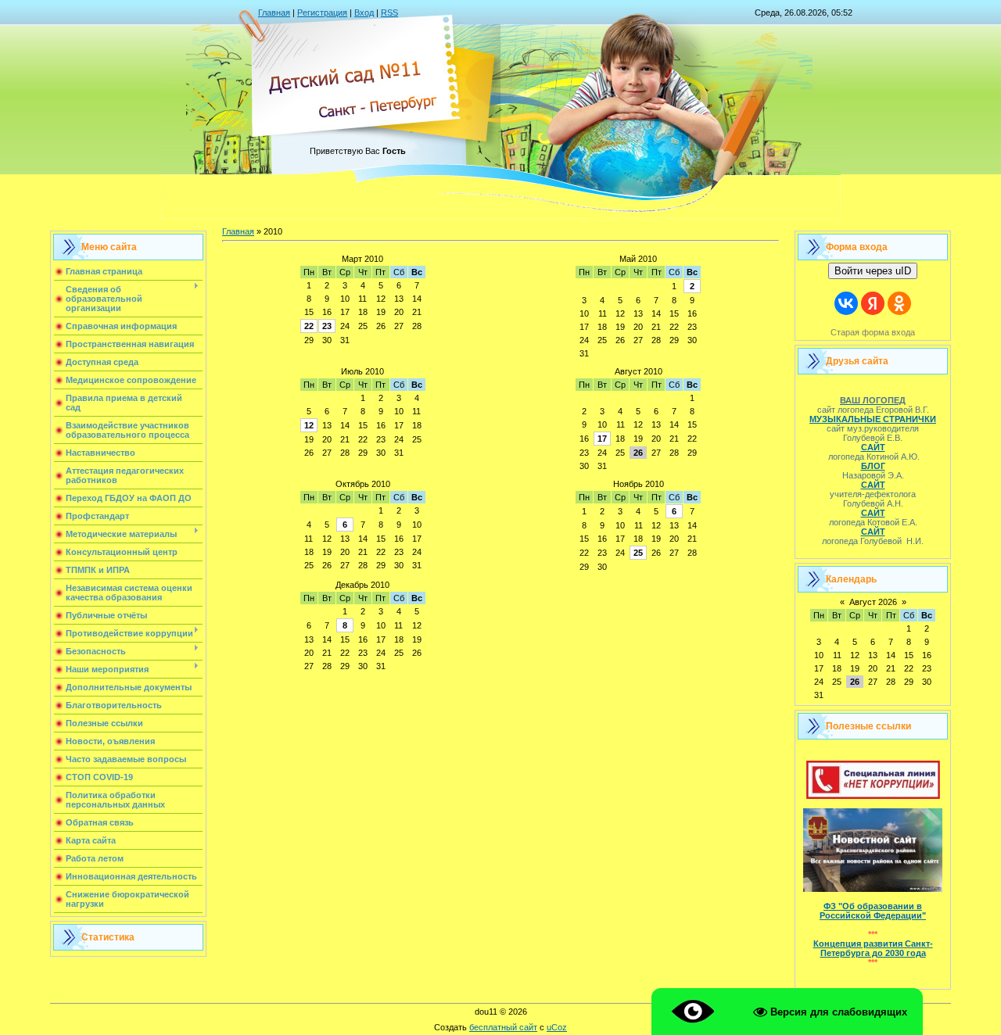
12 (309, 425)
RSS (389, 12)
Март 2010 (362, 258)
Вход (364, 12)
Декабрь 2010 (362, 584)
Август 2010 (638, 371)
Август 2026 (873, 602)
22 (309, 326)
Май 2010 (638, 258)
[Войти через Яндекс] (872, 303)
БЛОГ (873, 466)
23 (327, 326)
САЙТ (873, 447)
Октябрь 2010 (362, 484)
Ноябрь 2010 (638, 484)
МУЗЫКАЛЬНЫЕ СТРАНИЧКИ (872, 419)
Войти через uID (872, 271)
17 (602, 438)
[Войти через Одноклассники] (899, 303)
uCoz (557, 1027)
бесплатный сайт (503, 1027)
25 (638, 552)
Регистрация (322, 12)
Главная (274, 12)
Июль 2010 (362, 371)
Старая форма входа (873, 332)
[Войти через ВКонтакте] (846, 303)
